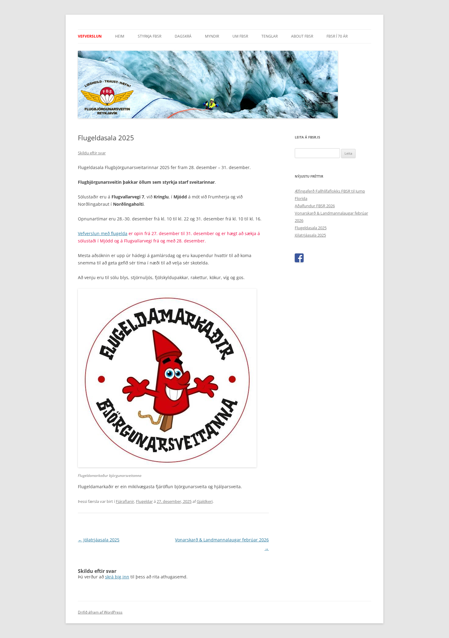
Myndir (212, 36)
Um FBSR (240, 36)
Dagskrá (183, 36)
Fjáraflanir (125, 501)
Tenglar (269, 36)
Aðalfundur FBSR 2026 (315, 205)
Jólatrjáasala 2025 (98, 540)
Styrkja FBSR (149, 36)
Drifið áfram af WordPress (100, 612)
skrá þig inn (117, 577)
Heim (119, 36)
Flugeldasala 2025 (311, 227)
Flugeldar (144, 501)
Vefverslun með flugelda (102, 233)
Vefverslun (90, 36)
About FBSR (302, 36)
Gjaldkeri (205, 501)
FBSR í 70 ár (337, 36)
